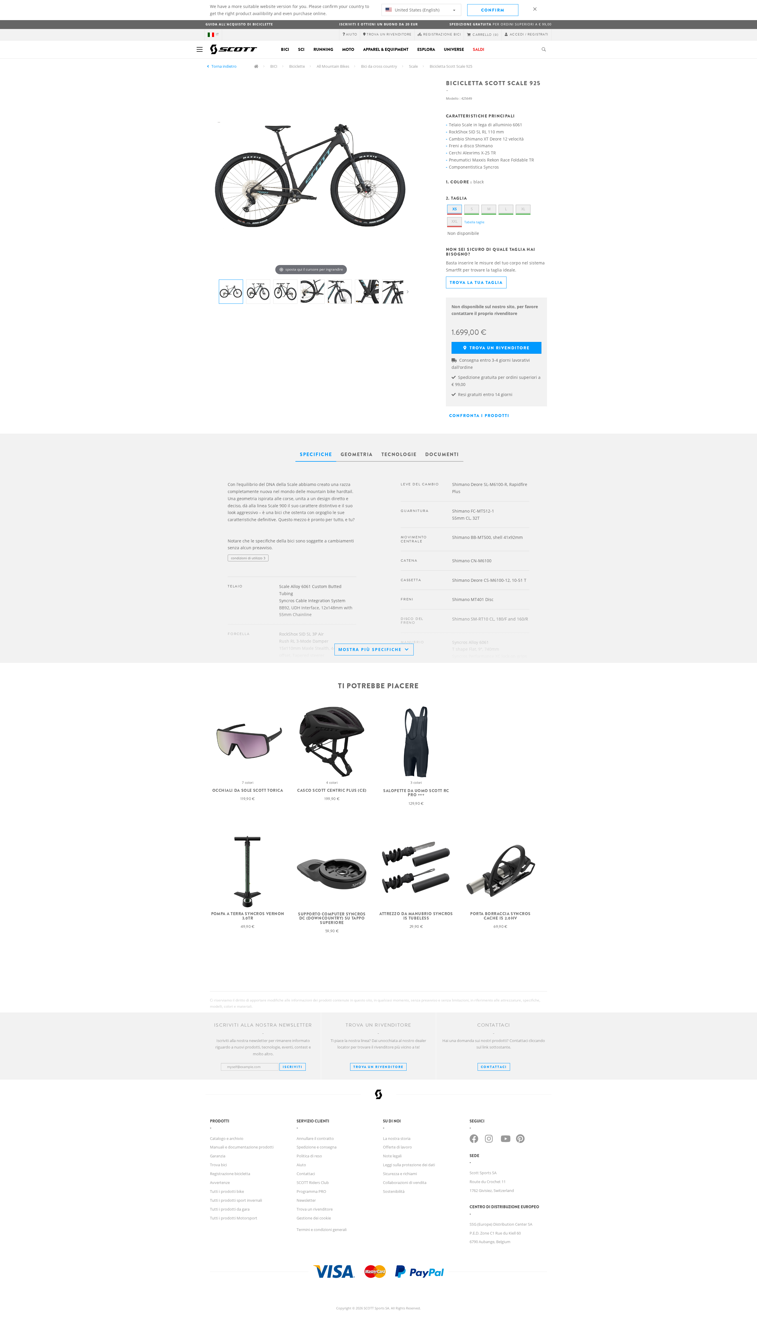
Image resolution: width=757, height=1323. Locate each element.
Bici (285, 49)
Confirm (492, 10)
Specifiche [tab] (316, 454)
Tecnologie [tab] (399, 454)
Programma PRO (311, 1191)
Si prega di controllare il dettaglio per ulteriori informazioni (273, 570)
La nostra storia (396, 1138)
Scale (413, 66)
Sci (301, 49)
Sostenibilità (394, 1191)
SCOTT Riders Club (313, 1182)
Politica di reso (309, 1156)
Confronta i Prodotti (479, 416)
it (217, 34)
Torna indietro (224, 66)
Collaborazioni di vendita (404, 1182)
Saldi (478, 49)
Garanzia (217, 1156)
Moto (348, 49)
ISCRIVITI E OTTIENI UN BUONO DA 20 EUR (378, 24)
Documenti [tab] (442, 454)
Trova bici (218, 1164)
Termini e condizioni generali (322, 1229)
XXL (454, 221)
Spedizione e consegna (317, 1147)
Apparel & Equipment (385, 49)
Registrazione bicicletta (230, 1173)
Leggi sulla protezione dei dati (409, 1164)
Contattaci (306, 1173)
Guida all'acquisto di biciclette (239, 24)
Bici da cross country (379, 66)
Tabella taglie (474, 222)
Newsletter (306, 1200)
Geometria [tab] (357, 454)
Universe (454, 49)
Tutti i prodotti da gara (230, 1209)
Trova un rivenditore (499, 348)
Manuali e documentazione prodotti (242, 1147)
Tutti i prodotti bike (227, 1191)
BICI (273, 66)
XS (454, 208)
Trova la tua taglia (476, 282)
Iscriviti (293, 1066)
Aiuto (301, 1164)
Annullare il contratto (315, 1138)
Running (323, 49)
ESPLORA (426, 49)
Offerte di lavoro (397, 1147)
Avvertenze (220, 1182)
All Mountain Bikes (333, 66)
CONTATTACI (494, 1066)
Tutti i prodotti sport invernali (236, 1200)
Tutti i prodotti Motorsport (233, 1218)
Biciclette (297, 66)
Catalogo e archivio (226, 1138)
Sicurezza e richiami (400, 1173)
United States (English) (416, 10)
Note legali (392, 1156)
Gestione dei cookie (314, 1218)
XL (523, 208)
